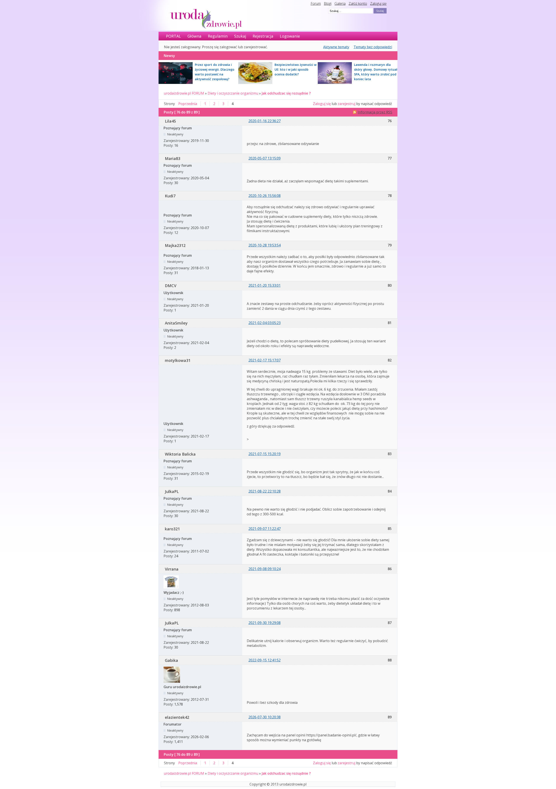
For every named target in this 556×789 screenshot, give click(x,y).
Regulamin (218, 36)
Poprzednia (187, 103)
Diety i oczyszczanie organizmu (233, 93)
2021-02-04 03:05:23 (264, 322)
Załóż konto (358, 3)
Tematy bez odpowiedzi (373, 47)
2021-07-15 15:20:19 (264, 453)
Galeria (340, 3)
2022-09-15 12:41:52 (264, 660)
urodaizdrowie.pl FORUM (184, 93)
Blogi (327, 3)
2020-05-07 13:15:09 (264, 158)
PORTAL (173, 36)
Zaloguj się (378, 3)
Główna (194, 36)
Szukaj (240, 36)
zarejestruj (346, 103)
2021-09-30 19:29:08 (264, 622)
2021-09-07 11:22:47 (264, 528)
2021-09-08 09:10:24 (264, 568)
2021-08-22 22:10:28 (264, 491)
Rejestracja (263, 36)
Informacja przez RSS (375, 112)
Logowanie (290, 36)
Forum (316, 3)
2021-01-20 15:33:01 (264, 285)
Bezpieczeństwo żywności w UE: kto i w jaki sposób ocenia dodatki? (295, 69)
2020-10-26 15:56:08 (264, 195)
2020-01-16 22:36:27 (264, 120)
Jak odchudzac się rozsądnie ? (286, 93)
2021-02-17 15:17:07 (264, 360)
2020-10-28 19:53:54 (264, 245)
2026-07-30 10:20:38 (264, 717)
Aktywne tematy (336, 47)
